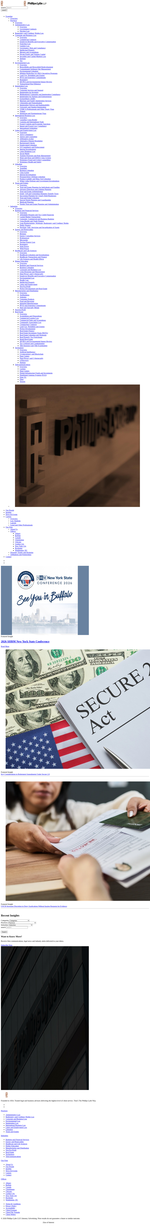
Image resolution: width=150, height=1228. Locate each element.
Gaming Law (25, 46)
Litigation (18, 164)
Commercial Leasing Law (29, 318)
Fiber (22, 379)
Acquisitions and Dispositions (31, 316)
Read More (5, 646)
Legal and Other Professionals (21, 525)
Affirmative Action (27, 139)
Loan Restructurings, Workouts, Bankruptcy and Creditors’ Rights (44, 223)
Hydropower (24, 238)
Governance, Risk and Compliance (33, 48)
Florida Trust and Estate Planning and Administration (39, 204)
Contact (8, 557)
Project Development (27, 329)
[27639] (1, 911)
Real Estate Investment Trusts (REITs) (34, 333)
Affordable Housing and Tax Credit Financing (37, 215)
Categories (5, 920)
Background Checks (27, 143)
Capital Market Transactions (30, 217)
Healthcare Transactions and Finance (33, 257)
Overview (14, 18)
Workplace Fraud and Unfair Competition (35, 160)
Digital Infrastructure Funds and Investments (36, 373)
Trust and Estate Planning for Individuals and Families (40, 187)
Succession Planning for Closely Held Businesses (38, 196)
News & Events (11, 514)
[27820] (1, 778)
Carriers (23, 369)
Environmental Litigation (29, 71)
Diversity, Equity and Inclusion (21, 552)
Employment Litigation (28, 145)
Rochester (18, 548)
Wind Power (24, 249)
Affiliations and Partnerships (20, 555)
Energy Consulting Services (30, 236)
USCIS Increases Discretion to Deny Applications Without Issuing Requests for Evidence (34, 906)
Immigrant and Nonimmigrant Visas (33, 113)
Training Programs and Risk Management (35, 156)
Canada (18, 538)
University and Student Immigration (33, 107)
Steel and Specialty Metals (29, 308)
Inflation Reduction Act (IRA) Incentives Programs (38, 73)
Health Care (24, 280)
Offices (13, 531)
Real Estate (19, 312)
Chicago (18, 542)
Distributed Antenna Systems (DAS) (33, 375)
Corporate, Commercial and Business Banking (37, 219)
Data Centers (24, 356)
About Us (14, 529)
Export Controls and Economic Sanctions (35, 124)
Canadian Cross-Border (28, 120)
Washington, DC (21, 550)
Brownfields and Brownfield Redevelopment (36, 67)
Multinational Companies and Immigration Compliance (40, 94)
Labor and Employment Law (25, 130)
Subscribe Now (6, 945)
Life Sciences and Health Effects (32, 259)
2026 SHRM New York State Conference (25, 641)
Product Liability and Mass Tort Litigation (35, 179)
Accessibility (10, 1208)
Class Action (24, 173)
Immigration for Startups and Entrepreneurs (36, 97)
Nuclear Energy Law (27, 242)
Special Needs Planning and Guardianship (35, 200)
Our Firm (9, 527)
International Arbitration (28, 128)
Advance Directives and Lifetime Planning (35, 189)
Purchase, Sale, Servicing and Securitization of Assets (39, 227)
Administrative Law (22, 25)
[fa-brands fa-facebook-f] (6, 563)
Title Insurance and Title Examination (33, 346)
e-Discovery (24, 360)
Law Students (15, 521)
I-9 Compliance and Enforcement (32, 147)
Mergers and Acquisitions (29, 52)
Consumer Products (27, 299)
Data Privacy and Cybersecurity (31, 274)
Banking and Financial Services (26, 211)
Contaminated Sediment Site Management (35, 69)
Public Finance (25, 225)
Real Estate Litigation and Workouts (33, 335)
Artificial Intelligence (27, 352)
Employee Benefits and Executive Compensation (38, 42)
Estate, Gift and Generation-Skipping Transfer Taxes (39, 194)
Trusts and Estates (21, 183)
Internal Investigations (28, 149)
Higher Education (21, 261)
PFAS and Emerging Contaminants (33, 78)
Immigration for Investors (29, 92)
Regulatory (24, 80)
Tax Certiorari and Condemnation (32, 344)
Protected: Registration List (66, 1222)
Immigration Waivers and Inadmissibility (35, 105)
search (3, 8)
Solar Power (24, 246)
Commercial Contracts (28, 40)
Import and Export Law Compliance (33, 126)
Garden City (19, 544)
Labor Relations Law (27, 151)
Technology (19, 348)
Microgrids (24, 240)
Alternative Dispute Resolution (31, 141)
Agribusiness (24, 295)
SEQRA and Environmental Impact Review (36, 82)
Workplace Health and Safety (30, 162)
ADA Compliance (26, 135)
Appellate (23, 168)
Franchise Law (25, 44)
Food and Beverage (27, 301)
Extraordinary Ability (27, 99)
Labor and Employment (28, 284)
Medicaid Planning (27, 202)
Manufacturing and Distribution (26, 291)
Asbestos (23, 297)
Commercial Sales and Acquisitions (33, 320)
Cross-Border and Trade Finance (32, 221)
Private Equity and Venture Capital (32, 54)
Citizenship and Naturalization (31, 103)
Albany (18, 533)
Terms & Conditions (13, 1204)
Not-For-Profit (25, 287)
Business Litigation (27, 170)
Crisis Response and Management (32, 272)
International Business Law (25, 116)
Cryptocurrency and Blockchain (31, 354)
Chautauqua (19, 540)
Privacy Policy (11, 1206)
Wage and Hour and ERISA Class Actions (35, 158)
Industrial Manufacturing (29, 303)
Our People (10, 510)
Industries (13, 206)
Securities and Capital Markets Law (33, 56)
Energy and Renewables (24, 230)
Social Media (24, 154)
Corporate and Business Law (25, 35)
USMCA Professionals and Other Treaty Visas (37, 109)
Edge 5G (23, 377)
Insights (8, 512)
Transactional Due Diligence (30, 84)
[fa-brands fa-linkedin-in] (6, 561)
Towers (22, 382)
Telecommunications (22, 365)
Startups (23, 59)
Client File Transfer (13, 1212)
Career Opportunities (99, 1222)
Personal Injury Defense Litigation (32, 177)
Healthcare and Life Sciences (26, 251)
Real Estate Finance (27, 331)
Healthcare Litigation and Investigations (34, 255)
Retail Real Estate (26, 339)
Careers (8, 517)
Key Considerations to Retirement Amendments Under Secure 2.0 (25, 774)
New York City (20, 546)
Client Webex (11, 1214)
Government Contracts (28, 29)
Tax (21, 61)
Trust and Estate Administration (31, 192)
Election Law (25, 31)
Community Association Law (30, 322)
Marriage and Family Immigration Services (35, 101)
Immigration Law (21, 86)
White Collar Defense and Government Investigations (39, 181)
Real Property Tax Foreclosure (31, 337)
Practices (13, 21)
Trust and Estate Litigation (29, 198)
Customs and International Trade (32, 122)
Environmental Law (22, 63)
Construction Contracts (28, 325)
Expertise (9, 16)
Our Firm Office (84, 1222)
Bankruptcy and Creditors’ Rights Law (29, 33)
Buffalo (18, 536)
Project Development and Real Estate (33, 289)
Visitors (22, 111)
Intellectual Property (27, 50)
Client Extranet (11, 1210)
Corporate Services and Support (31, 90)
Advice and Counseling (28, 137)
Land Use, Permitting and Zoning (32, 75)
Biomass (23, 234)
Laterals (13, 523)
